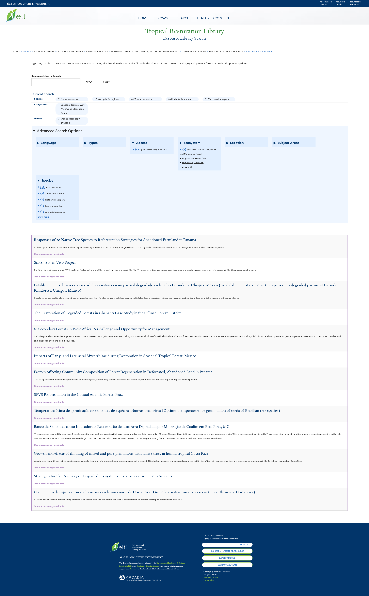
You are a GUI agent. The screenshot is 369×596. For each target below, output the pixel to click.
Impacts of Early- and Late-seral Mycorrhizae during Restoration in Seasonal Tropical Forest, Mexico (115, 355)
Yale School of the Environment (14, 3)
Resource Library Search (46, 76)
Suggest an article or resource (227, 551)
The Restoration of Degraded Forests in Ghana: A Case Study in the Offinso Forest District (107, 312)
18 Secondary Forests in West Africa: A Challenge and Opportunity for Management (102, 329)
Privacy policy (209, 580)
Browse (163, 18)
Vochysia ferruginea (70, 51)
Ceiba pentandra (44, 51)
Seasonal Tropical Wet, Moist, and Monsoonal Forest (145, 51)
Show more (43, 217)
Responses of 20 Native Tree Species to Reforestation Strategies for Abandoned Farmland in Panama (115, 239)
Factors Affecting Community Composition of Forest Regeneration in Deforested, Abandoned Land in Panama (123, 371)
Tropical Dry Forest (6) (193, 162)
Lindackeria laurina (193, 51)
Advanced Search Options (59, 131)
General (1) (187, 167)
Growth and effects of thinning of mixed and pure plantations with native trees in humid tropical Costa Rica (121, 453)
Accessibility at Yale (211, 577)
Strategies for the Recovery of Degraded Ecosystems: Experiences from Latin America (103, 476)
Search (183, 18)
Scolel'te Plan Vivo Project (55, 262)
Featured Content (214, 18)
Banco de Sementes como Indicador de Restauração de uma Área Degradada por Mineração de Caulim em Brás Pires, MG (131, 426)
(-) (59, 99)
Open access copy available (226, 51)
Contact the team (227, 565)
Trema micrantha (97, 51)
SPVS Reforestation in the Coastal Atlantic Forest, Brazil (79, 394)
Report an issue (227, 558)
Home (143, 18)
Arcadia (133, 569)
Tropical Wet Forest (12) (194, 158)
